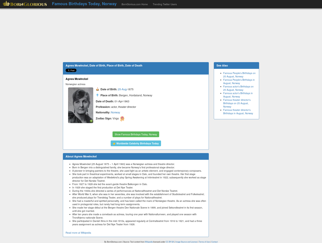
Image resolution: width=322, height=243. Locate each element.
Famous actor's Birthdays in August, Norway (238, 94)
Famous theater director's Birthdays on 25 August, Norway (237, 103)
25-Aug (122, 89)
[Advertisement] (161, 35)
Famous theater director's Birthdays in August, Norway (238, 111)
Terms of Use (204, 241)
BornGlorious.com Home (135, 4)
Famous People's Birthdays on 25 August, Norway (239, 74)
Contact (214, 241)
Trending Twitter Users (165, 4)
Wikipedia (149, 241)
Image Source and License (186, 241)
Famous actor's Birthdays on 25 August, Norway (238, 88)
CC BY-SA (170, 241)
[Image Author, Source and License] (91, 121)
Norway (115, 112)
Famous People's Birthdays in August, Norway (239, 81)
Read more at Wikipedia (78, 232)
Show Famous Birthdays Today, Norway (136, 134)
